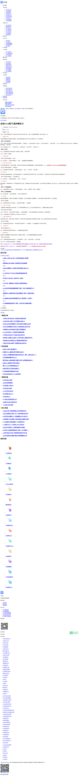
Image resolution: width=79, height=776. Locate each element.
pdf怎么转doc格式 (7, 695)
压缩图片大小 (6, 691)
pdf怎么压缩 (5, 644)
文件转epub (8, 95)
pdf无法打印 (5, 665)
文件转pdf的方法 (6, 638)
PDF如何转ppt (6, 734)
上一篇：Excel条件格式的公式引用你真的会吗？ (10, 249)
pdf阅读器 (8, 34)
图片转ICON (9, 67)
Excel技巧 (2, 255)
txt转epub (5, 693)
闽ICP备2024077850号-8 (50, 762)
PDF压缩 (8, 77)
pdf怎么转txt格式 (6, 702)
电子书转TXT (9, 89)
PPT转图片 (8, 70)
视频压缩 (8, 79)
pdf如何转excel (6, 732)
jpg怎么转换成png (7, 738)
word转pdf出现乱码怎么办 (8, 710)
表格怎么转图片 (6, 669)
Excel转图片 (9, 71)
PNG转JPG (8, 61)
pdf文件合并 (5, 742)
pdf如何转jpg (5, 730)
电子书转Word (9, 90)
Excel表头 (7, 255)
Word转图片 (9, 68)
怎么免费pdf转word (7, 706)
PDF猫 (7, 108)
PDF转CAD (8, 15)
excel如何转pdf (6, 728)
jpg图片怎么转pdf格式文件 (8, 712)
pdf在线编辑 (9, 20)
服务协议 (5, 603)
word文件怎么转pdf (7, 704)
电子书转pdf (5, 675)
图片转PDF (8, 26)
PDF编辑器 (8, 103)
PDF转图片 (8, 11)
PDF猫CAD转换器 (10, 104)
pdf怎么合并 (5, 685)
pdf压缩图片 (5, 646)
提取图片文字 (6, 663)
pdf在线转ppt (5, 657)
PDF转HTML (9, 16)
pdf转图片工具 (6, 667)
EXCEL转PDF (18, 108)
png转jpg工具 (6, 640)
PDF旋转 (8, 46)
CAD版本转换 (9, 53)
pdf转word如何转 (6, 724)
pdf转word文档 (6, 655)
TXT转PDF (8, 32)
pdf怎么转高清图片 (7, 697)
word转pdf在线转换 (7, 744)
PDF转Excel (8, 13)
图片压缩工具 (6, 650)
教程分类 (12, 108)
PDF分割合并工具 (7, 614)
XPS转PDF (8, 33)
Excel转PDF (8, 29)
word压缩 (5, 681)
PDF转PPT (8, 12)
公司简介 (5, 602)
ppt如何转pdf (5, 718)
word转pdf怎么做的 (7, 714)
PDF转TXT (8, 17)
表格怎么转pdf (6, 673)
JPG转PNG (8, 63)
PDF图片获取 (9, 44)
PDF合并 (8, 40)
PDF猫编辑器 (6, 611)
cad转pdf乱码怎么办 (7, 716)
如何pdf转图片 (6, 720)
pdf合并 (4, 679)
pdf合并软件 (5, 736)
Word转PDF (8, 25)
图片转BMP (8, 64)
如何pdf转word (6, 726)
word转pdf (5, 759)
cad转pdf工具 (6, 648)
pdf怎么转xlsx (6, 708)
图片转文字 (5, 661)
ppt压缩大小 (5, 689)
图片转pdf (5, 687)
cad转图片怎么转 (6, 671)
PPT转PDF (8, 27)
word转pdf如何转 (6, 722)
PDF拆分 (8, 41)
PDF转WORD (6, 746)
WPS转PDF (8, 19)
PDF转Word (8, 9)
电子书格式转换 (9, 93)
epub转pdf (5, 677)
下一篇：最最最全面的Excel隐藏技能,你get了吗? (32, 249)
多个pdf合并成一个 (7, 740)
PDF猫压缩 (8, 106)
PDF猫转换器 (9, 102)
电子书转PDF (9, 88)
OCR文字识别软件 (7, 612)
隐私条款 (5, 605)
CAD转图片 (9, 55)
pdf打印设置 (5, 659)
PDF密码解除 (9, 43)
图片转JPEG (9, 65)
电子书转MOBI (9, 92)
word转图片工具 (6, 652)
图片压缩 (8, 78)
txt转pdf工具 (5, 642)
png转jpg (5, 755)
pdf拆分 (4, 683)
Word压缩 (8, 81)
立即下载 (2, 312)
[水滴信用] (74, 633)
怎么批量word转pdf (7, 699)
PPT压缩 (8, 82)
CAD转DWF (9, 54)
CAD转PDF (8, 30)
